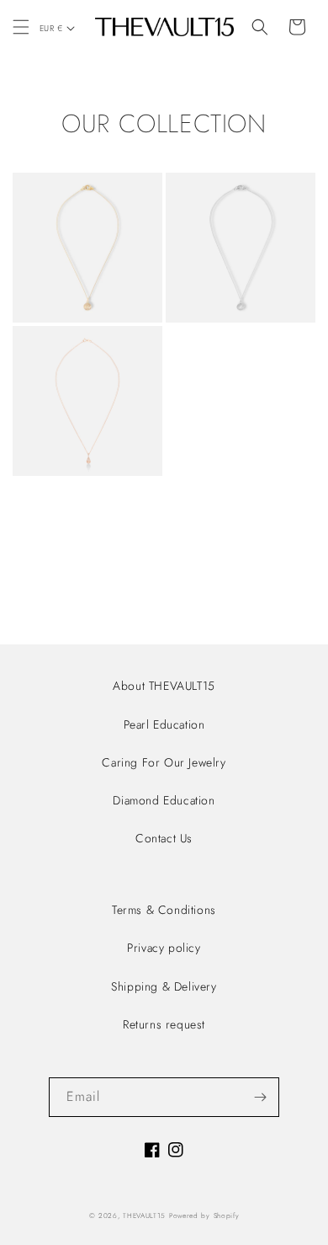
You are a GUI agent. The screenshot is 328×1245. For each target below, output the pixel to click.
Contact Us (164, 838)
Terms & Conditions (164, 909)
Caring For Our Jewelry (163, 762)
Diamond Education (163, 800)
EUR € (51, 28)
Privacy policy (163, 947)
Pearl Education (164, 724)
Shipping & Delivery (163, 986)
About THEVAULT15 (164, 685)
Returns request (164, 1024)
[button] (21, 26)
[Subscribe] (259, 1097)
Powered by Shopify (204, 1215)
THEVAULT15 (144, 1215)
